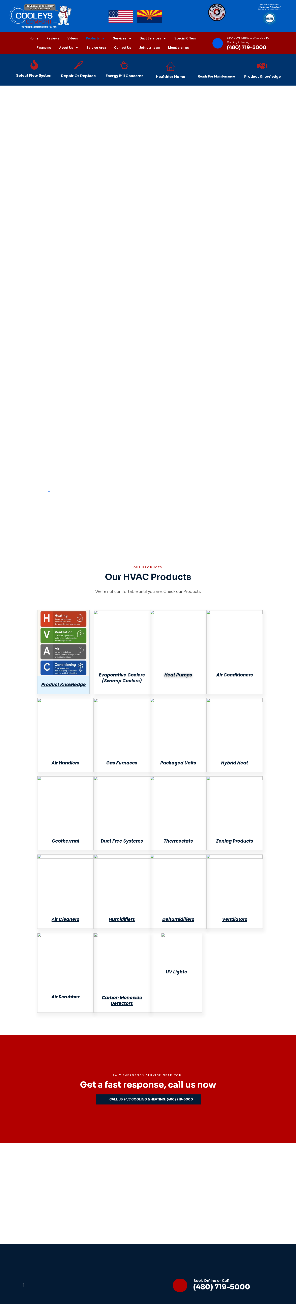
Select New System (34, 75)
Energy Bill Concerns (124, 76)
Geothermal (65, 841)
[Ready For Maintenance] (216, 66)
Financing (44, 48)
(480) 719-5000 (246, 47)
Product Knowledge (262, 76)
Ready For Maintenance (216, 76)
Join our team (149, 48)
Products (93, 38)
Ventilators (234, 919)
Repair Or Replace (78, 76)
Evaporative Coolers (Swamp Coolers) (122, 678)
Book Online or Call (211, 1281)
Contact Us (122, 48)
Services (119, 38)
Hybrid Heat (234, 763)
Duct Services (150, 38)
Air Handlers (65, 763)
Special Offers (185, 38)
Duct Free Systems (122, 841)
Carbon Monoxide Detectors (122, 1001)
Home (33, 38)
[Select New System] (34, 65)
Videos (72, 38)
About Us (66, 48)
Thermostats (178, 841)
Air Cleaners (65, 919)
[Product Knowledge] (262, 66)
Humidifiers (122, 919)
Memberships (178, 48)
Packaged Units (178, 763)
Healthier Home (170, 76)
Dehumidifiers (178, 919)
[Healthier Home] (171, 66)
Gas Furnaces (121, 763)
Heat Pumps (178, 675)
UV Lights (176, 972)
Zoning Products (234, 841)
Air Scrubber (65, 997)
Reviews (53, 38)
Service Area (96, 48)
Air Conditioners (234, 675)
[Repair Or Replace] (78, 65)
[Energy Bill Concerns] (124, 65)
